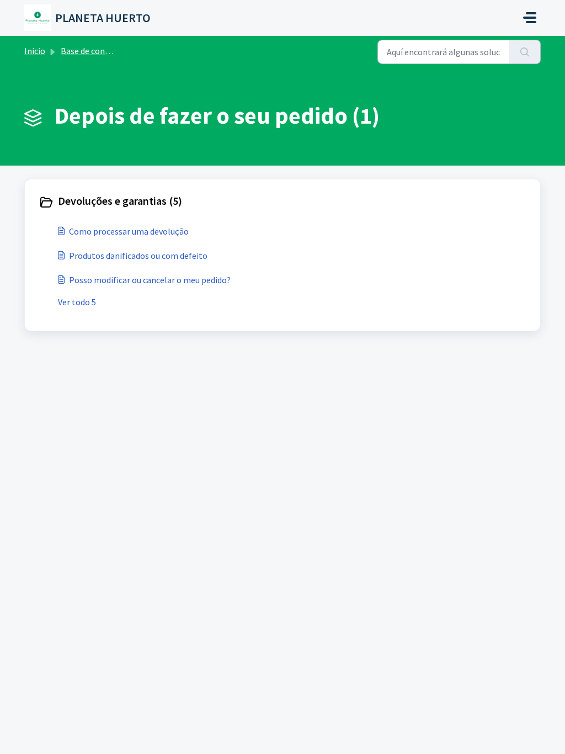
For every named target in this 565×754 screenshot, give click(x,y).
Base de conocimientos (104, 50)
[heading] (158, 202)
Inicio (34, 50)
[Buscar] (525, 52)
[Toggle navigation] (530, 18)
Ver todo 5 (77, 301)
